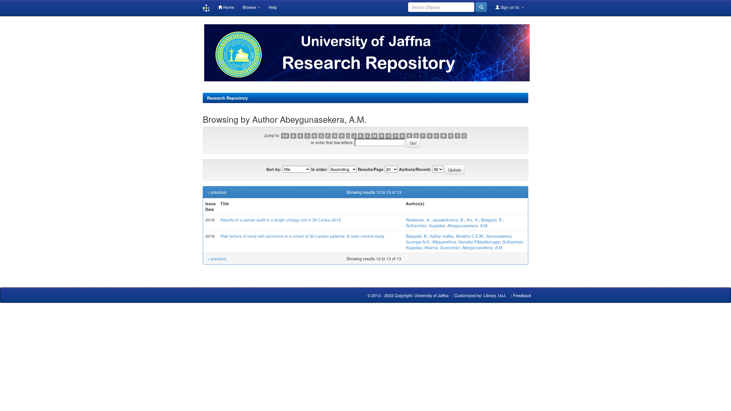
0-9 (285, 136)
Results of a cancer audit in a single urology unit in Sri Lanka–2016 (280, 220)
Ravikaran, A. (418, 220)
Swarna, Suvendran (442, 247)
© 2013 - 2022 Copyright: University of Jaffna (408, 295)
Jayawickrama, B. (448, 220)
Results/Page (370, 169)
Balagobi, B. (492, 220)
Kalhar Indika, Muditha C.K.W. (457, 236)
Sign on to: (510, 7)
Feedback (522, 295)
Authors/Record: (415, 169)
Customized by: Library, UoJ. (480, 295)
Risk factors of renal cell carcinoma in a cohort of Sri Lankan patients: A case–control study (302, 236)
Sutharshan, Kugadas (425, 225)
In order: (319, 169)
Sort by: (274, 169)
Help (273, 7)
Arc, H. (472, 220)
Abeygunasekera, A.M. (467, 225)
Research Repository (227, 98)
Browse (250, 7)
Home (228, 7)
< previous (216, 192)
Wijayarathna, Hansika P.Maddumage (466, 242)
